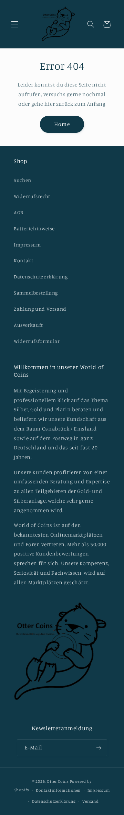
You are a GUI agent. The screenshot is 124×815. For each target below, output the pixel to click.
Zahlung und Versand (40, 309)
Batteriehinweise (34, 228)
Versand (90, 801)
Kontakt (23, 260)
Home (62, 124)
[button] (14, 24)
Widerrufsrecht (32, 196)
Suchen (22, 180)
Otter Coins (58, 781)
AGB (18, 212)
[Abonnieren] (99, 747)
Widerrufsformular (37, 341)
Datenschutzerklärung (41, 276)
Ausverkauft (28, 325)
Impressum (27, 245)
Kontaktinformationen (58, 790)
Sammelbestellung (36, 293)
